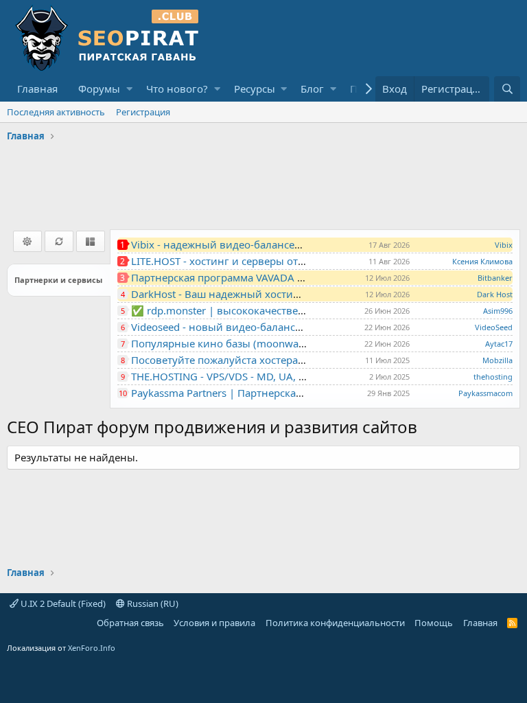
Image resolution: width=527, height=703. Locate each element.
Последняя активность (56, 112)
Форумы (99, 88)
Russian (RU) (151, 603)
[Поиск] (507, 89)
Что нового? (177, 88)
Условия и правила (214, 622)
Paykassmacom (485, 393)
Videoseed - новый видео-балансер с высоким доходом (270, 327)
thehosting (493, 376)
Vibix (504, 245)
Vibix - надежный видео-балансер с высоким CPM (256, 244)
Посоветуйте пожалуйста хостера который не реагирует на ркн (290, 360)
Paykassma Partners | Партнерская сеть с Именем (254, 393)
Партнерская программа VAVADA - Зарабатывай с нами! (270, 277)
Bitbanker (495, 278)
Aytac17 (499, 343)
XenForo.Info (91, 648)
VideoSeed (494, 327)
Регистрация (143, 112)
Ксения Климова (482, 261)
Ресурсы (254, 88)
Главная (37, 88)
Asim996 (498, 311)
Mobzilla (497, 360)
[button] (129, 89)
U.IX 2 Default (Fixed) (62, 603)
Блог (312, 88)
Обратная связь (130, 622)
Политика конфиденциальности (335, 622)
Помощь (433, 622)
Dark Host (495, 294)
